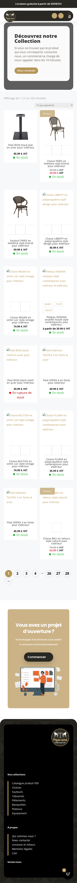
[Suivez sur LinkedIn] (25, 868)
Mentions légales (22, 849)
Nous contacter (26, 70)
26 (49, 573)
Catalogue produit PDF (25, 783)
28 (67, 573)
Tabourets (18, 796)
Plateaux (17, 809)
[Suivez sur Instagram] (10, 868)
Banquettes (19, 804)
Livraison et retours (23, 844)
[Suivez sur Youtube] (32, 868)
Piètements (18, 800)
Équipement (19, 813)
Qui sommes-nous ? (24, 836)
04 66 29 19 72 (18, 748)
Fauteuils (17, 792)
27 (58, 573)
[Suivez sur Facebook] (17, 868)
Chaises (16, 787)
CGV (14, 853)
